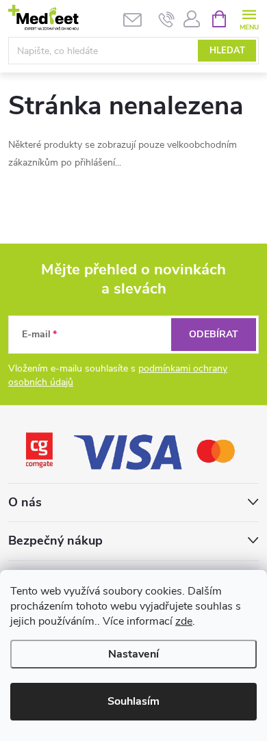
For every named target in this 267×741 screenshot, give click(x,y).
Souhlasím (133, 701)
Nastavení (133, 654)
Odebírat (213, 334)
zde (183, 621)
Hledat (227, 50)
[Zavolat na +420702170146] (166, 19)
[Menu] (249, 18)
